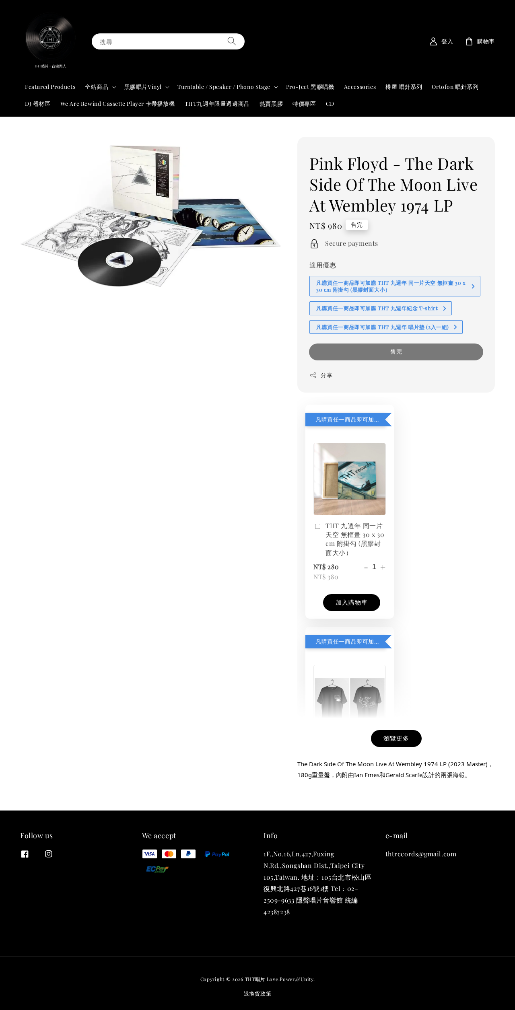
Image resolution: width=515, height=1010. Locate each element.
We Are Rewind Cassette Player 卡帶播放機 (117, 103)
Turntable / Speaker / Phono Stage (223, 87)
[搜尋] (232, 41)
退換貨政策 (258, 993)
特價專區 (304, 103)
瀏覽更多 (396, 738)
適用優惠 (322, 265)
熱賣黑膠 (271, 103)
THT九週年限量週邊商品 (217, 103)
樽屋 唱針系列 (403, 87)
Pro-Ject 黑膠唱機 (310, 87)
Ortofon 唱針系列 (455, 87)
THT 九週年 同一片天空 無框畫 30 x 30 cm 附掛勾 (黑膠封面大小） (354, 539)
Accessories (360, 87)
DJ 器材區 (38, 103)
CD (330, 103)
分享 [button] (326, 375)
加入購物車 (352, 602)
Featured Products (50, 87)
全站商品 (96, 87)
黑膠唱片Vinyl (143, 87)
